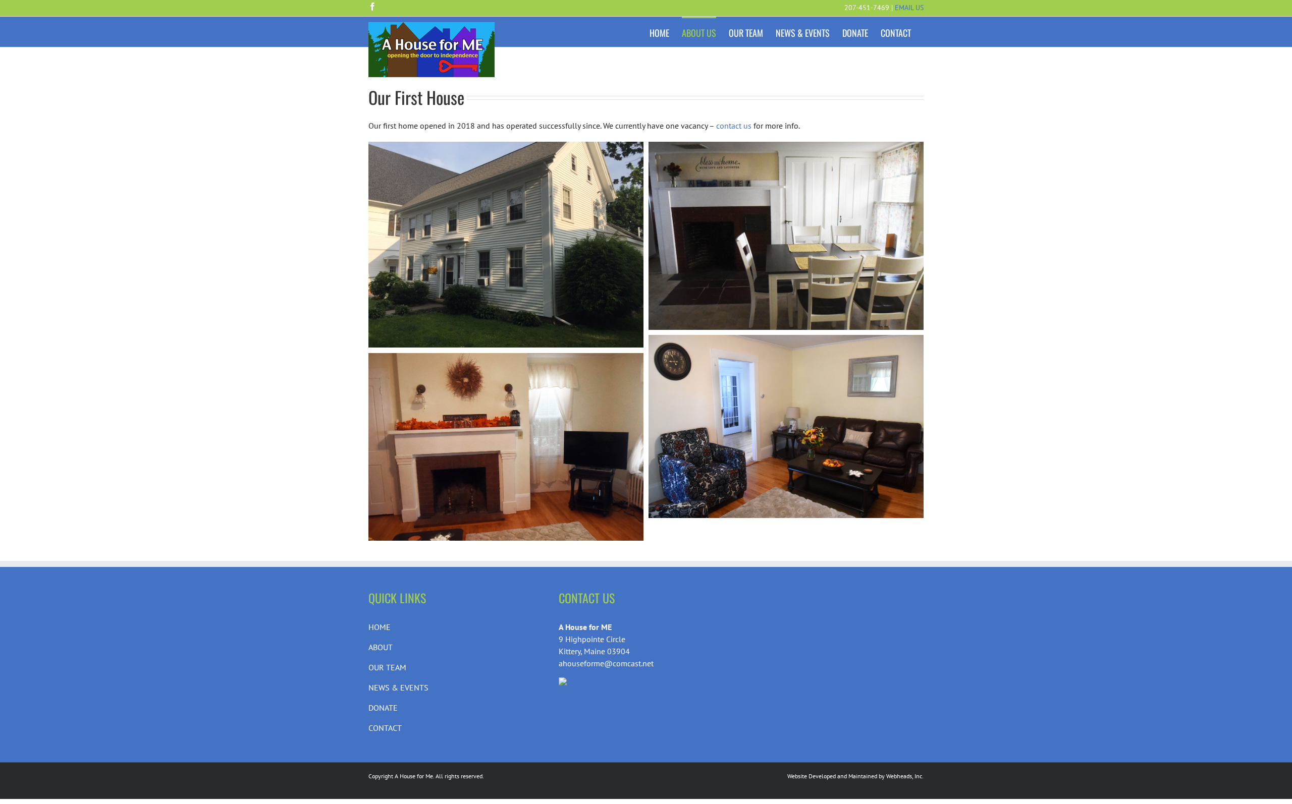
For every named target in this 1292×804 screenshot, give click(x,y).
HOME (379, 627)
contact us (733, 126)
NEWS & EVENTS (398, 687)
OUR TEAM (387, 667)
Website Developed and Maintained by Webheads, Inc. (855, 776)
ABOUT (380, 647)
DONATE (383, 708)
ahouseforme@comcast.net (606, 663)
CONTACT (385, 728)
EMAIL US (909, 7)
